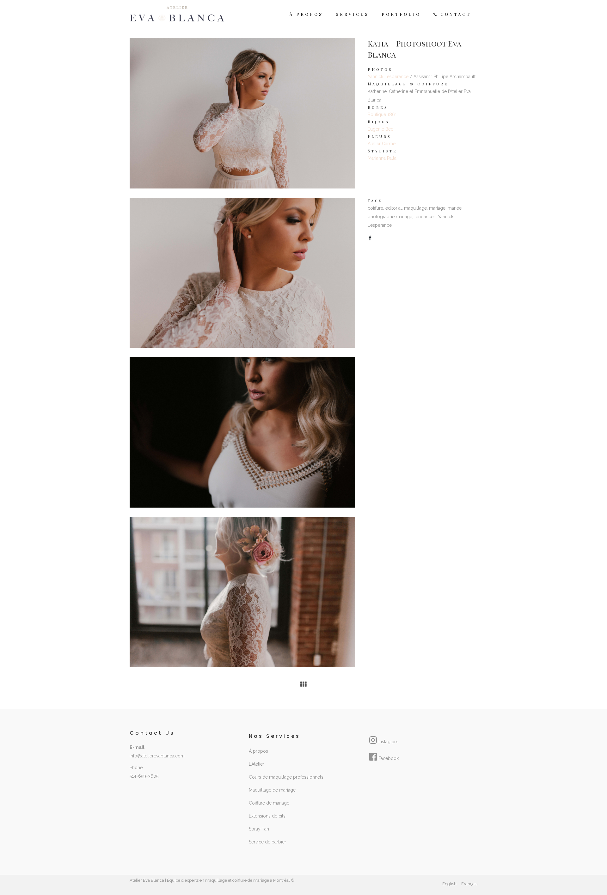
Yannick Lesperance (388, 76)
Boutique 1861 (382, 114)
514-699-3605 (144, 776)
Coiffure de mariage (269, 803)
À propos (258, 751)
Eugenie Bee (380, 129)
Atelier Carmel (382, 143)
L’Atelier (256, 764)
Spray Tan (259, 828)
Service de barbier (267, 841)
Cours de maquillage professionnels (286, 777)
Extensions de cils (267, 815)
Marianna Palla (382, 158)
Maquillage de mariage (272, 790)
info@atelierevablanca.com (157, 755)
